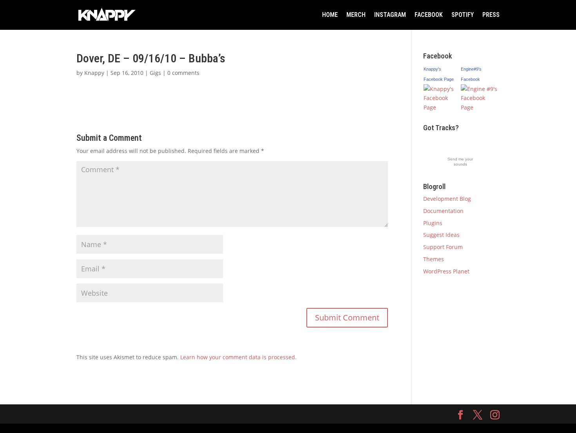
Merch (356, 14)
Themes (433, 259)
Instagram (390, 14)
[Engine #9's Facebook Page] (480, 107)
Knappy (94, 72)
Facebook (429, 14)
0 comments (183, 72)
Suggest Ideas (441, 234)
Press (491, 14)
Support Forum (443, 247)
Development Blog (447, 198)
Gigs (155, 72)
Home (330, 14)
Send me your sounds (460, 161)
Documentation (443, 211)
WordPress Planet (446, 271)
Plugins (432, 223)
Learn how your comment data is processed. (238, 357)
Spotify (462, 14)
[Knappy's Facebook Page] (442, 107)
